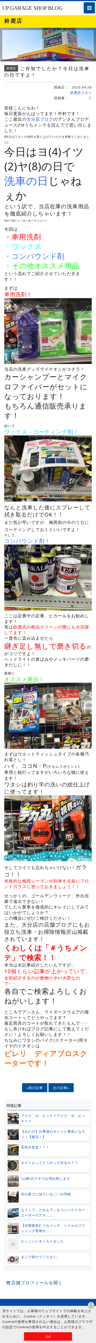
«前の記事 (35, 1087)
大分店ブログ (40, 119)
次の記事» (61, 1087)
